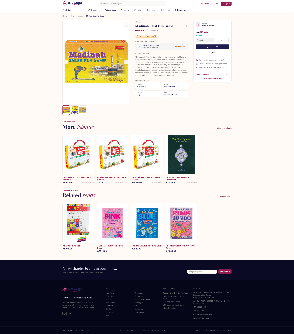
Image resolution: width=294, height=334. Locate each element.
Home (64, 16)
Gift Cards (109, 309)
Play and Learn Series (171, 302)
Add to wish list (203, 74)
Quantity (200, 40)
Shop (72, 16)
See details (154, 31)
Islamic (126, 10)
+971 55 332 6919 (199, 311)
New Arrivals (182, 10)
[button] (204, 4)
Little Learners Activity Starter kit (175, 305)
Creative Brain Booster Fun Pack (175, 293)
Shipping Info (139, 303)
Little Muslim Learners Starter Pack (174, 297)
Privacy (204, 330)
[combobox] (134, 3)
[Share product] (186, 26)
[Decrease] (216, 40)
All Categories (70, 10)
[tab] (66, 110)
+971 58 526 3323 (199, 307)
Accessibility (139, 312)
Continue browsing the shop (212, 78)
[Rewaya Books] (81, 290)
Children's (110, 306)
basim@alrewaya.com (201, 318)
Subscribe (224, 271)
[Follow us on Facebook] (70, 314)
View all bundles (169, 308)
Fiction (139, 10)
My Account (138, 293)
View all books (226, 197)
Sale (107, 315)
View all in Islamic (224, 128)
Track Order (139, 296)
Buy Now (212, 53)
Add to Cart (213, 47)
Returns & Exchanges (142, 299)
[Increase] (226, 40)
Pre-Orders (110, 312)
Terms (197, 330)
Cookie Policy (215, 330)
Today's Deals (110, 10)
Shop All (94, 10)
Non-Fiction (110, 303)
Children (152, 10)
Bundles (166, 10)
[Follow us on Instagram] (64, 314)
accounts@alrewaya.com (202, 314)
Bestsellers (110, 296)
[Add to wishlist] (125, 24)
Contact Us (138, 309)
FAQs (136, 306)
